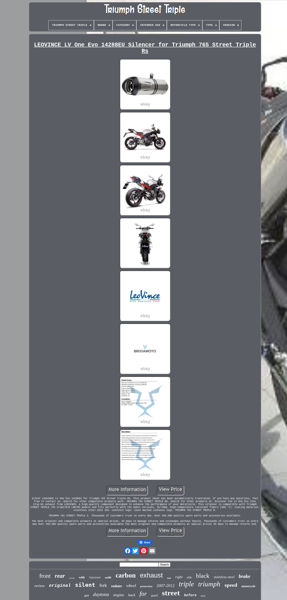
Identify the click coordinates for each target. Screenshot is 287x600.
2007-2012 (166, 585)
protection (146, 586)
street (171, 593)
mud (203, 596)
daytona (101, 594)
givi (86, 595)
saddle (108, 577)
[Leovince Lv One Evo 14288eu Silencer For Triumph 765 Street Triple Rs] (144, 84)
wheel (131, 585)
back (131, 595)
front (45, 575)
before (190, 595)
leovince (95, 577)
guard (154, 595)
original (60, 585)
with (82, 577)
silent (85, 585)
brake (244, 576)
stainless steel (224, 577)
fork (103, 585)
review (39, 586)
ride (189, 577)
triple (186, 584)
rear (60, 576)
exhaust (151, 575)
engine (118, 595)
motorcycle (248, 586)
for (143, 593)
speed (231, 585)
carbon (126, 575)
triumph (209, 584)
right (179, 577)
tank (169, 578)
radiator (116, 586)
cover (72, 578)
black (202, 575)
